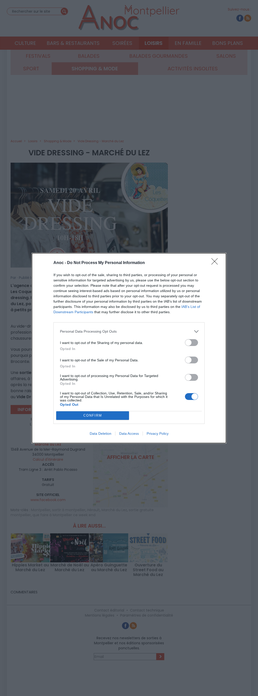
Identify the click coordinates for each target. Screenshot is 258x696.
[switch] (191, 342)
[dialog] (129, 348)
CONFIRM (92, 415)
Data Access (129, 433)
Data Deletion (100, 433)
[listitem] (129, 331)
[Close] (216, 263)
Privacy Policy (158, 433)
